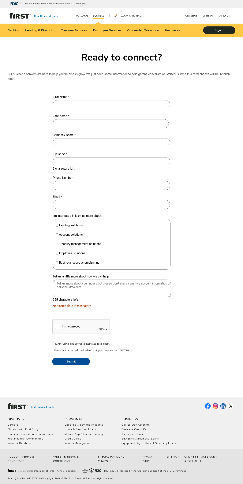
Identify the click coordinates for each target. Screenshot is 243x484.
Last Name (60, 116)
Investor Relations (20, 443)
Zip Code (59, 154)
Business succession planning (79, 262)
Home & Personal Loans (80, 429)
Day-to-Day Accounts (136, 425)
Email (56, 197)
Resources (172, 30)
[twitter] (231, 408)
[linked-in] (223, 408)
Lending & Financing (40, 30)
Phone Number (63, 178)
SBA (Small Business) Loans (140, 438)
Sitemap (172, 457)
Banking (14, 30)
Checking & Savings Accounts (84, 425)
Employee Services (107, 30)
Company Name (63, 135)
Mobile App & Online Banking (84, 434)
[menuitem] (83, 15)
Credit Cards (73, 438)
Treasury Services (74, 30)
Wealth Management (78, 443)
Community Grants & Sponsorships (30, 434)
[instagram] (215, 408)
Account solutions (71, 234)
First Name (60, 97)
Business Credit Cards (136, 429)
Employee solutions (72, 253)
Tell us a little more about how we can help (81, 276)
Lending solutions (71, 225)
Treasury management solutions (80, 244)
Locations (208, 15)
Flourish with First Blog (23, 429)
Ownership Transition (143, 30)
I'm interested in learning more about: (77, 216)
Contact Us (191, 15)
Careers (13, 425)
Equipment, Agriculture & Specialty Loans (149, 443)
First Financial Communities (25, 438)
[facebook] (208, 408)
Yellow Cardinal (130, 15)
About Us (224, 15)
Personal (82, 15)
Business (98, 15)
